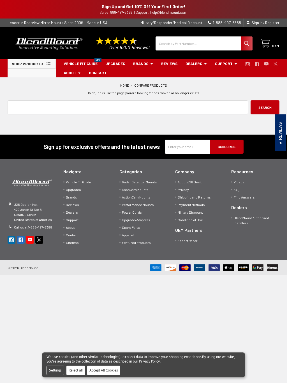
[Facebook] (257, 64)
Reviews (169, 63)
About (70, 72)
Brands (141, 63)
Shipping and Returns (194, 197)
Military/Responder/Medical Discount (171, 22)
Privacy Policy (149, 361)
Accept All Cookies (103, 370)
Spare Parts (131, 227)
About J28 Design (191, 182)
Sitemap (72, 242)
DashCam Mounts (135, 190)
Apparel (128, 235)
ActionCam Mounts (136, 197)
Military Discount (190, 212)
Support (224, 63)
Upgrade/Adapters (136, 220)
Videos (239, 182)
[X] (275, 64)
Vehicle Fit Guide (81, 63)
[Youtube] (266, 64)
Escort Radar (188, 241)
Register (272, 22)
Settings (55, 370)
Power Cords (132, 212)
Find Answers (244, 197)
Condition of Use (190, 220)
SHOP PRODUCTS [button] (27, 63)
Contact (98, 72)
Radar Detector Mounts (139, 182)
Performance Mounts (138, 205)
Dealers (194, 63)
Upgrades (115, 63)
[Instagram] (248, 64)
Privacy (183, 190)
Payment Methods (191, 205)
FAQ (236, 190)
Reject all (76, 370)
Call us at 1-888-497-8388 (33, 227)
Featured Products (136, 242)
